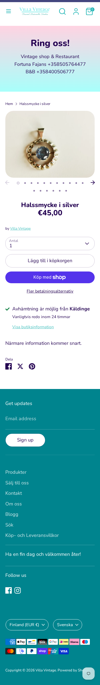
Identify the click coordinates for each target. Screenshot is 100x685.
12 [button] (34, 191)
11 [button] (82, 183)
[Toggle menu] (8, 11)
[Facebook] (8, 590)
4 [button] (38, 183)
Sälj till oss (17, 483)
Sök (9, 525)
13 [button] (40, 191)
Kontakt (13, 493)
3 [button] (31, 183)
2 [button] (25, 183)
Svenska (65, 625)
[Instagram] (17, 590)
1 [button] (18, 183)
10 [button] (76, 183)
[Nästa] (93, 182)
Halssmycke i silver (34, 103)
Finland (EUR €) (24, 625)
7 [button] (57, 183)
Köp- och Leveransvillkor (32, 535)
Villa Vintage (20, 228)
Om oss (13, 504)
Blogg (11, 514)
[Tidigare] (7, 182)
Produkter (15, 472)
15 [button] (53, 191)
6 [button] (50, 183)
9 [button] (70, 183)
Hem (9, 103)
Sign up (25, 440)
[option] (50, 144)
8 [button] (63, 183)
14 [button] (47, 191)
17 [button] (66, 191)
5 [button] (44, 183)
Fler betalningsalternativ (50, 291)
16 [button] (60, 191)
